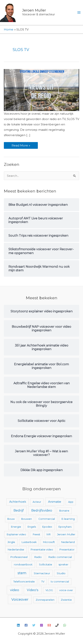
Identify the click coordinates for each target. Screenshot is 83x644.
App (70, 501)
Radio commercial (60, 556)
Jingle (11, 542)
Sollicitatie (45, 564)
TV (42, 581)
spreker (63, 564)
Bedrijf (19, 510)
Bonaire (64, 510)
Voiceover (19, 599)
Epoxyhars (64, 526)
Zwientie (66, 599)
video (14, 590)
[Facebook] (26, 625)
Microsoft (49, 542)
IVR (49, 534)
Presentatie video (42, 549)
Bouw (11, 518)
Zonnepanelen (45, 599)
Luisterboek (29, 542)
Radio (38, 556)
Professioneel (19, 556)
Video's (32, 590)
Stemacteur (42, 573)
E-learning (68, 518)
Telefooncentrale (24, 581)
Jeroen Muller (34, 10)
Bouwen (26, 518)
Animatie (54, 501)
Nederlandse (16, 549)
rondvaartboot (23, 564)
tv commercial (60, 581)
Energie (16, 526)
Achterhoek (17, 501)
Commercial (46, 518)
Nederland (68, 542)
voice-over (66, 590)
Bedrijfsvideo (41, 510)
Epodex (47, 526)
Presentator (67, 549)
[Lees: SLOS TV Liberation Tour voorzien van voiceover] (41, 90)
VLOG (49, 590)
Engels (32, 526)
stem (22, 573)
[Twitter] (34, 625)
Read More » (20, 144)
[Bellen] (57, 625)
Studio (61, 573)
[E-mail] (49, 625)
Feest (36, 534)
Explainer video (16, 534)
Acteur (37, 501)
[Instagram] (41, 625)
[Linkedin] (18, 625)
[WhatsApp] (65, 625)
